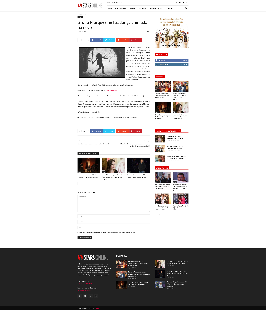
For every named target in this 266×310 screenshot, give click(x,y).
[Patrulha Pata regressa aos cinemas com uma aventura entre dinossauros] (181, 86)
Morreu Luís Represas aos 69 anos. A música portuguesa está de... (177, 273)
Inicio (79, 14)
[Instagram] (180, 2)
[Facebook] (176, 2)
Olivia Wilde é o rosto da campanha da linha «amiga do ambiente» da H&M (135, 145)
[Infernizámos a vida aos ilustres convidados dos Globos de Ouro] (163, 199)
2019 (156, 203)
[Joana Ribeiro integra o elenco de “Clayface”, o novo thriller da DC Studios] (113, 165)
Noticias (133, 8)
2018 (174, 203)
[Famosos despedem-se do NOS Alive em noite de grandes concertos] (160, 284)
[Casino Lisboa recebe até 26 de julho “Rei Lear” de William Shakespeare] (89, 165)
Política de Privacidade (85, 283)
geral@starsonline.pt (84, 290)
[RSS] (186, 2)
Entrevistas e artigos (156, 8)
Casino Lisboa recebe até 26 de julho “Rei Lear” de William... (162, 117)
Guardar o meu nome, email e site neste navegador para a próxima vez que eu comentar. (107, 233)
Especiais (141, 8)
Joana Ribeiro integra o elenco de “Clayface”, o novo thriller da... (180, 117)
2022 (174, 182)
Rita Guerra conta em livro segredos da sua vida (94, 144)
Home (110, 8)
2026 (79, 172)
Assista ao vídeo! (111, 90)
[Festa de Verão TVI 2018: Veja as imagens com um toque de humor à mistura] (181, 199)
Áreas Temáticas (120, 8)
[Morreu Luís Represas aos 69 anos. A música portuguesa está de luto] (138, 165)
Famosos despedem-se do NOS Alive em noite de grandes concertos (177, 284)
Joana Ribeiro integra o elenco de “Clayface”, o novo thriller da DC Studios (112, 177)
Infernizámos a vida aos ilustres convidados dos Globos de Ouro (162, 208)
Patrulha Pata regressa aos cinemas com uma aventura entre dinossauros (139, 274)
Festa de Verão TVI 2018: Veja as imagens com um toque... (180, 208)
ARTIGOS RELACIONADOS (88, 153)
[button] (185, 8)
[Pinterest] (183, 2)
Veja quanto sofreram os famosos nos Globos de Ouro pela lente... (162, 186)
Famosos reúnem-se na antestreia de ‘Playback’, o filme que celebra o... (162, 95)
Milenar (97, 308)
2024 (156, 182)
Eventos (169, 8)
